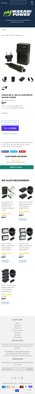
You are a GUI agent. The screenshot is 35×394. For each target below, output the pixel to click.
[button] (5, 213)
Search (17, 323)
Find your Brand (17, 330)
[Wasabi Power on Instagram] (19, 378)
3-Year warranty (6, 108)
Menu (6, 3)
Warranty (17, 335)
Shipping (18, 325)
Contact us (17, 332)
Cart (32, 4)
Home (3, 30)
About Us (17, 328)
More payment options (10, 133)
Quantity (4, 113)
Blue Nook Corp (12, 383)
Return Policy (17, 337)
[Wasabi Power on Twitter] (12, 378)
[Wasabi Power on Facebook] (15, 378)
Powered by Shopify (25, 383)
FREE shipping (6, 106)
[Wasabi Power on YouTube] (22, 378)
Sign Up (29, 369)
